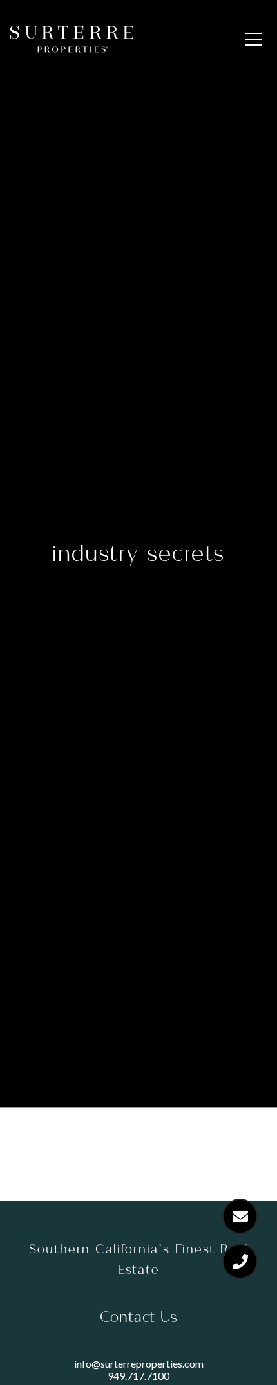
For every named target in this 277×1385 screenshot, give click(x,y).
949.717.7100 (138, 1376)
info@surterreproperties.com (139, 1363)
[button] (253, 39)
